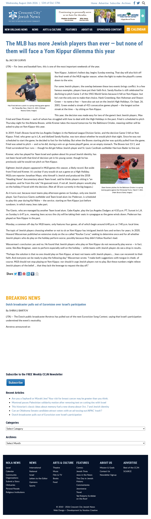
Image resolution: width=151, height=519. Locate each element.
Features (71, 29)
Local (8, 467)
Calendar (138, 29)
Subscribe (115, 3)
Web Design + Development (66, 510)
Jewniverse (81, 488)
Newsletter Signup (108, 474)
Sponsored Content (109, 29)
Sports (32, 485)
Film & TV (57, 474)
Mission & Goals (107, 467)
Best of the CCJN (131, 467)
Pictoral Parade (12, 488)
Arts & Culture (52, 29)
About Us (86, 29)
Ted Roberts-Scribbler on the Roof (86, 497)
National (33, 471)
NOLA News (13, 463)
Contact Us (105, 471)
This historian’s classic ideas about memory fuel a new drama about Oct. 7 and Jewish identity (60, 406)
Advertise (104, 3)
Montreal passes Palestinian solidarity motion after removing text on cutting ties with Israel (59, 402)
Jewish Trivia (82, 471)
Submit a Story (12, 481)
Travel (79, 492)
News (35, 29)
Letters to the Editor (38, 478)
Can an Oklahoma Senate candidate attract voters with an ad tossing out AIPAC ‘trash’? (57, 410)
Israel (31, 474)
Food (55, 482)
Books (56, 478)
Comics (79, 467)
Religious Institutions (15, 492)
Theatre (56, 467)
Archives (126, 3)
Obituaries (10, 484)
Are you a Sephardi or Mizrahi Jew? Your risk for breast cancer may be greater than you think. (60, 398)
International (35, 467)
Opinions (33, 482)
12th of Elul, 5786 (50, 2)
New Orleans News (16, 29)
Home (94, 3)
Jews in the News (84, 474)
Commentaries (83, 484)
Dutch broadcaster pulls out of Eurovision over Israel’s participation (46, 304)
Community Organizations (12, 476)
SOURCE (127, 471)
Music (55, 471)
